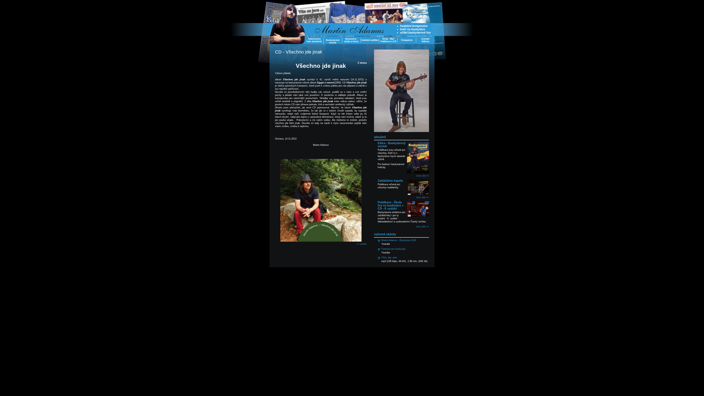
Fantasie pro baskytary (393, 248)
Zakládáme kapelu (390, 180)
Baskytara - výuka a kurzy (351, 40)
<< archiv (362, 244)
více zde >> (422, 175)
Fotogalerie (407, 40)
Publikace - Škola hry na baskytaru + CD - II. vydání (391, 205)
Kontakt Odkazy (425, 40)
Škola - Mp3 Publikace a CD (388, 40)
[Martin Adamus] (287, 24)
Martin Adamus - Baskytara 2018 (398, 240)
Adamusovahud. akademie (314, 40)
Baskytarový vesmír (333, 41)
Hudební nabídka (370, 40)
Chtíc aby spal (389, 257)
